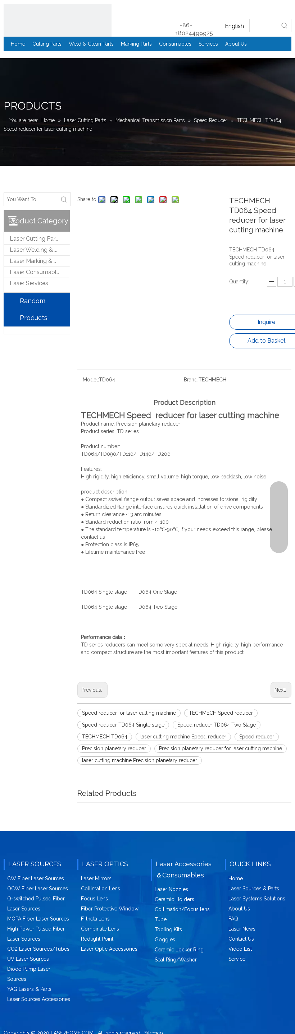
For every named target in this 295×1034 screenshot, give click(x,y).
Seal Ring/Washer (176, 960)
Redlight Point (97, 939)
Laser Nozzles (171, 889)
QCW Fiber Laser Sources (37, 888)
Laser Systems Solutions (256, 898)
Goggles (165, 939)
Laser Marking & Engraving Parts (40, 261)
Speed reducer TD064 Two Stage (216, 725)
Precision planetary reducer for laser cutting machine (220, 748)
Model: (91, 379)
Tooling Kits (168, 929)
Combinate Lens (100, 929)
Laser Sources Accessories (38, 999)
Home (235, 878)
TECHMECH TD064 (104, 736)
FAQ (233, 919)
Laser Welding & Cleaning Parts (40, 249)
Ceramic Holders (174, 899)
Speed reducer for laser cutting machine (129, 713)
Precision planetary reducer (114, 748)
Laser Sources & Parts (253, 888)
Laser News (241, 929)
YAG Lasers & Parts (29, 989)
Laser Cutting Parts (35, 238)
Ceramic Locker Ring (179, 949)
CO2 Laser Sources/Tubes (38, 949)
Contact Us (241, 939)
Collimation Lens (100, 888)
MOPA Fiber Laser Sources (38, 919)
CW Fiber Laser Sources (35, 878)
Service (236, 959)
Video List (240, 949)
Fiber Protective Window (110, 909)
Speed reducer (256, 736)
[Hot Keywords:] (284, 25)
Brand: (191, 379)
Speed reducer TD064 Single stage (123, 725)
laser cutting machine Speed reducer (183, 736)
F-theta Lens (95, 919)
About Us (239, 909)
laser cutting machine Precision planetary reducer (139, 760)
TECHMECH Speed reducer (221, 713)
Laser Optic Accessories (109, 949)
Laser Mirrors (96, 878)
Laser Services (29, 283)
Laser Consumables (36, 272)
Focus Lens (94, 898)
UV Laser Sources (28, 959)
